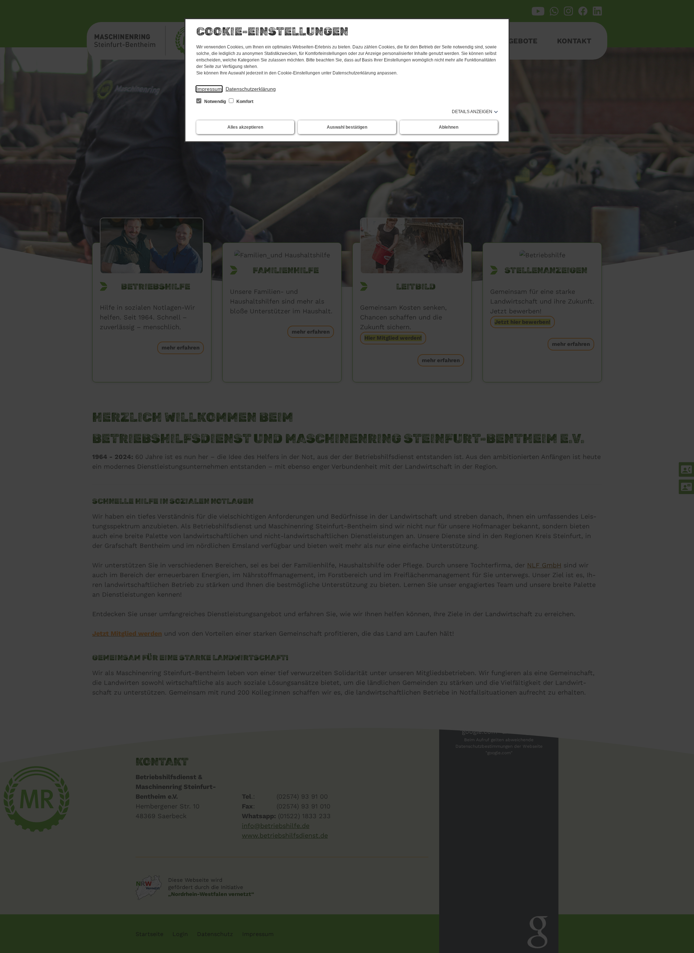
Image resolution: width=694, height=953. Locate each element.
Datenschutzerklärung (251, 89)
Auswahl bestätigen (347, 127)
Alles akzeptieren (245, 127)
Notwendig (215, 101)
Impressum (209, 89)
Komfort (244, 101)
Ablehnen (448, 127)
